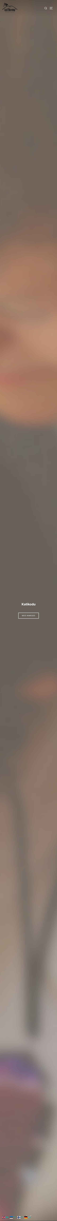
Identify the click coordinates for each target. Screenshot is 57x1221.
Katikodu (29, 604)
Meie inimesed (28, 616)
